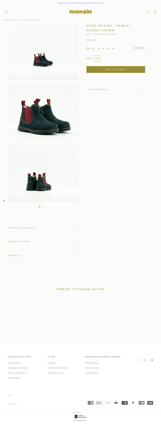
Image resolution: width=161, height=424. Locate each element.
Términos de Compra (17, 372)
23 (108, 48)
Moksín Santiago (92, 363)
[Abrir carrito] (155, 11)
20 (93, 48)
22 (103, 48)
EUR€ (10, 395)
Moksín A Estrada (92, 367)
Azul (96, 58)
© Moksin (12, 404)
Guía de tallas (139, 47)
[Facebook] (138, 360)
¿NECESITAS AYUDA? (19, 241)
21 (98, 48)
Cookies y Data (14, 377)
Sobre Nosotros (14, 363)
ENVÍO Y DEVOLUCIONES (21, 227)
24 (113, 48)
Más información (98, 89)
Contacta (52, 363)
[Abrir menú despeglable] (6, 11)
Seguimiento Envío (56, 372)
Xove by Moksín (91, 372)
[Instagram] (145, 360)
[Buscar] (148, 11)
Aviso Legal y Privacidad (18, 367)
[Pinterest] (152, 360)
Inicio (6, 20)
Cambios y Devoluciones (58, 367)
